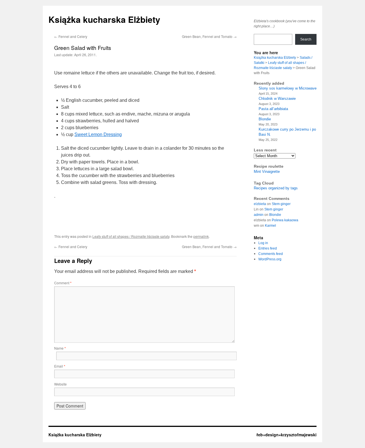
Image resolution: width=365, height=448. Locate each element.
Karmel (270, 226)
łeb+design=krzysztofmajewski (286, 434)
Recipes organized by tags (276, 188)
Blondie (265, 119)
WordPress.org (269, 259)
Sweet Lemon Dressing (98, 134)
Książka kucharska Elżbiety (104, 19)
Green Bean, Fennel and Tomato (209, 36)
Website (60, 384)
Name (60, 348)
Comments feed (270, 254)
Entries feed (267, 248)
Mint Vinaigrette (267, 171)
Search (305, 39)
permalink (201, 236)
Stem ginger (281, 204)
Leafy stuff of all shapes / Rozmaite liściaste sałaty (130, 236)
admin (258, 215)
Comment (63, 282)
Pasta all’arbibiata (273, 109)
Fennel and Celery (70, 36)
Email (59, 366)
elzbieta (260, 204)
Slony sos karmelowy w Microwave (288, 88)
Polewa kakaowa (285, 220)
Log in (263, 243)
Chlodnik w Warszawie (277, 98)
